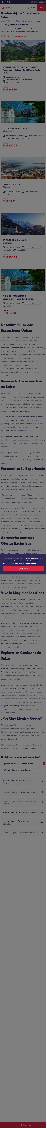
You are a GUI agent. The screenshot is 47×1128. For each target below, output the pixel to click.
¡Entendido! (23, 568)
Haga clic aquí (30, 563)
